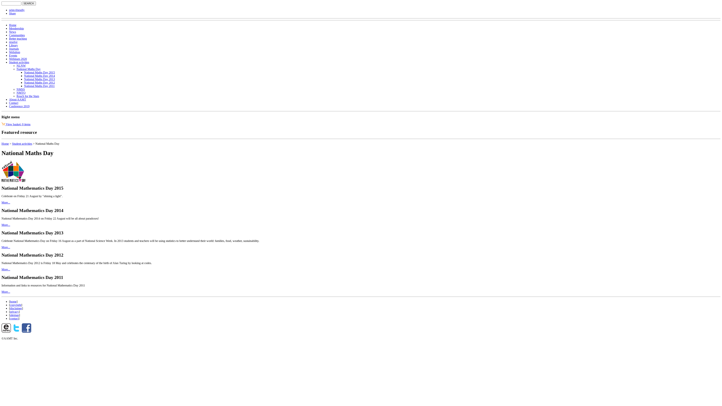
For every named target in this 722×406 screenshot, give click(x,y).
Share (12, 13)
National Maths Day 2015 (39, 72)
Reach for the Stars (28, 96)
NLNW (21, 65)
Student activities (19, 62)
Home (12, 25)
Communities (17, 35)
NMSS (21, 89)
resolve (13, 42)
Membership (16, 28)
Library (13, 45)
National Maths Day (29, 69)
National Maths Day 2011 (39, 86)
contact (14, 318)
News (12, 31)
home (13, 301)
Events (13, 55)
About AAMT (17, 99)
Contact (13, 103)
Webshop (14, 52)
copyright (15, 305)
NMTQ (21, 92)
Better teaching (18, 38)
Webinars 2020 (18, 59)
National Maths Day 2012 (39, 82)
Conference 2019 (19, 106)
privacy (14, 311)
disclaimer (16, 308)
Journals (14, 48)
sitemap (14, 315)
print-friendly (17, 10)
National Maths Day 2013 (39, 79)
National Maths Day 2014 (39, 75)
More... (6, 202)
